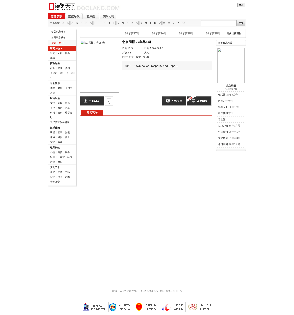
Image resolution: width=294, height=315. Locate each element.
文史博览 (223, 138)
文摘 (67, 172)
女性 (52, 103)
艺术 (67, 177)
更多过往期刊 (234, 33)
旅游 (52, 137)
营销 (67, 68)
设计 (52, 177)
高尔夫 (68, 88)
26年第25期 (186, 33)
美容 (52, 107)
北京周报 (231, 85)
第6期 (146, 57)
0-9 (183, 23)
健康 (60, 88)
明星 (52, 132)
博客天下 (223, 107)
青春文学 (55, 181)
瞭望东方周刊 (225, 100)
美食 (67, 137)
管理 (60, 68)
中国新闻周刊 (225, 113)
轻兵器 (221, 94)
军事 (52, 58)
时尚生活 (55, 98)
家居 (60, 107)
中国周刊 (223, 131)
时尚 (52, 112)
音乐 (60, 132)
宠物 (52, 142)
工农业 (61, 157)
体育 (52, 88)
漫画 (60, 177)
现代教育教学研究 (59, 122)
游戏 (60, 142)
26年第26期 (159, 33)
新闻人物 (55, 48)
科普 (60, 152)
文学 (60, 172)
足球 (52, 92)
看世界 (221, 119)
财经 (62, 73)
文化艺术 (55, 167)
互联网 (53, 73)
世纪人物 (223, 125)
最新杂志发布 (58, 37)
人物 (60, 53)
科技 (69, 157)
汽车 (67, 107)
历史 (52, 172)
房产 (60, 112)
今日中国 (223, 144)
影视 (67, 132)
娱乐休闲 (55, 127)
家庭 (67, 103)
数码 (60, 162)
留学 (52, 157)
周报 (138, 57)
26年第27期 (132, 33)
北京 (131, 57)
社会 (67, 53)
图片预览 (92, 112)
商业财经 (55, 63)
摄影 (60, 137)
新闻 (52, 53)
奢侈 (60, 103)
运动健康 (55, 83)
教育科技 (55, 147)
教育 (52, 162)
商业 (52, 68)
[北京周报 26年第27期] (231, 65)
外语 (52, 152)
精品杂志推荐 (58, 31)
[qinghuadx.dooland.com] (84, 10)
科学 (67, 152)
